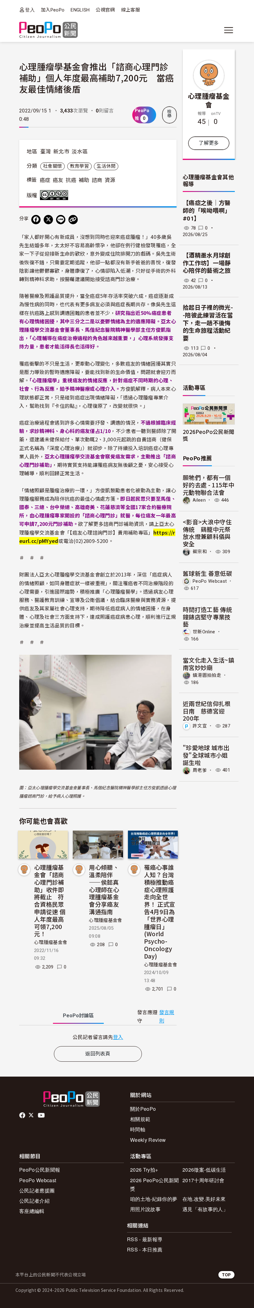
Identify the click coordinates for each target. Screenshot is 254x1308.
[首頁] (48, 30)
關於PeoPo (143, 1108)
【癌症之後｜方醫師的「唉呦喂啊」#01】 (207, 210)
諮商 (97, 180)
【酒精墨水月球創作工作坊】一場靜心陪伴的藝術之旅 (207, 263)
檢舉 (169, 113)
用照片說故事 (145, 1209)
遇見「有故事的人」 (205, 1209)
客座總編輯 (32, 1211)
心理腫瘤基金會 (50, 942)
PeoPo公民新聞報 (39, 1169)
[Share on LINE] (60, 219)
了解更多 (209, 143)
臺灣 (45, 151)
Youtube (42, 1115)
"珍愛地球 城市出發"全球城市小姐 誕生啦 (206, 755)
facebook (22, 1115)
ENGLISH (80, 10)
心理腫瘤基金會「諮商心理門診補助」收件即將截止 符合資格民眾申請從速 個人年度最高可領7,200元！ (49, 900)
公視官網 (105, 10)
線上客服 (130, 10)
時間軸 (137, 1129)
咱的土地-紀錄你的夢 (153, 1198)
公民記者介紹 (34, 1200)
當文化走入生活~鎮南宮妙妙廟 (208, 664)
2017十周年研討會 (203, 1180)
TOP (226, 1275)
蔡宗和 (200, 551)
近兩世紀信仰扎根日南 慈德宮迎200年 (207, 710)
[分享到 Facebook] (36, 219)
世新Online (204, 632)
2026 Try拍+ (144, 1169)
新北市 (61, 151)
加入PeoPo (52, 10)
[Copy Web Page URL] (73, 219)
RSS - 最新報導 (144, 1239)
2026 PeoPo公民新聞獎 (154, 1184)
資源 (110, 180)
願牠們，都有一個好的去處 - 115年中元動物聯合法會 (208, 484)
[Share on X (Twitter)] (48, 219)
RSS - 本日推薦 (144, 1249)
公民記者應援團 (37, 1190)
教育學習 (79, 166)
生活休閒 (106, 166)
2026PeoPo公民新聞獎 (208, 435)
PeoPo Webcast (210, 581)
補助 (84, 180)
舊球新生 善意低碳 (207, 573)
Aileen (199, 500)
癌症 (45, 180)
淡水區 (80, 151)
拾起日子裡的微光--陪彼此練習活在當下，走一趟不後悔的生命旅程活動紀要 (208, 323)
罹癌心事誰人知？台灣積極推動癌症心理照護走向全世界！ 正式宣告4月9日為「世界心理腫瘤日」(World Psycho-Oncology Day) (159, 911)
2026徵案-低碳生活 (204, 1169)
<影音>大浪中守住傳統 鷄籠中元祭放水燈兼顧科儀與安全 (207, 532)
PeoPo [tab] (78, 1016)
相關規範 (140, 1119)
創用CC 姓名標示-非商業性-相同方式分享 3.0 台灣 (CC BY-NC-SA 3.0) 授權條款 (55, 195)
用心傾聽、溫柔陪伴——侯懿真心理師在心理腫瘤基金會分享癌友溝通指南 (104, 889)
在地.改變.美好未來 (204, 1198)
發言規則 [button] (166, 1016)
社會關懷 (52, 166)
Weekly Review (148, 1139)
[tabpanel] (98, 1037)
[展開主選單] (228, 30)
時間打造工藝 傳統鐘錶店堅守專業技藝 (207, 616)
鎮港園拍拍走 (207, 675)
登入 (30, 9)
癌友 (58, 180)
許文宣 (200, 726)
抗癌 (71, 180)
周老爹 (200, 770)
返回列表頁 (98, 1054)
